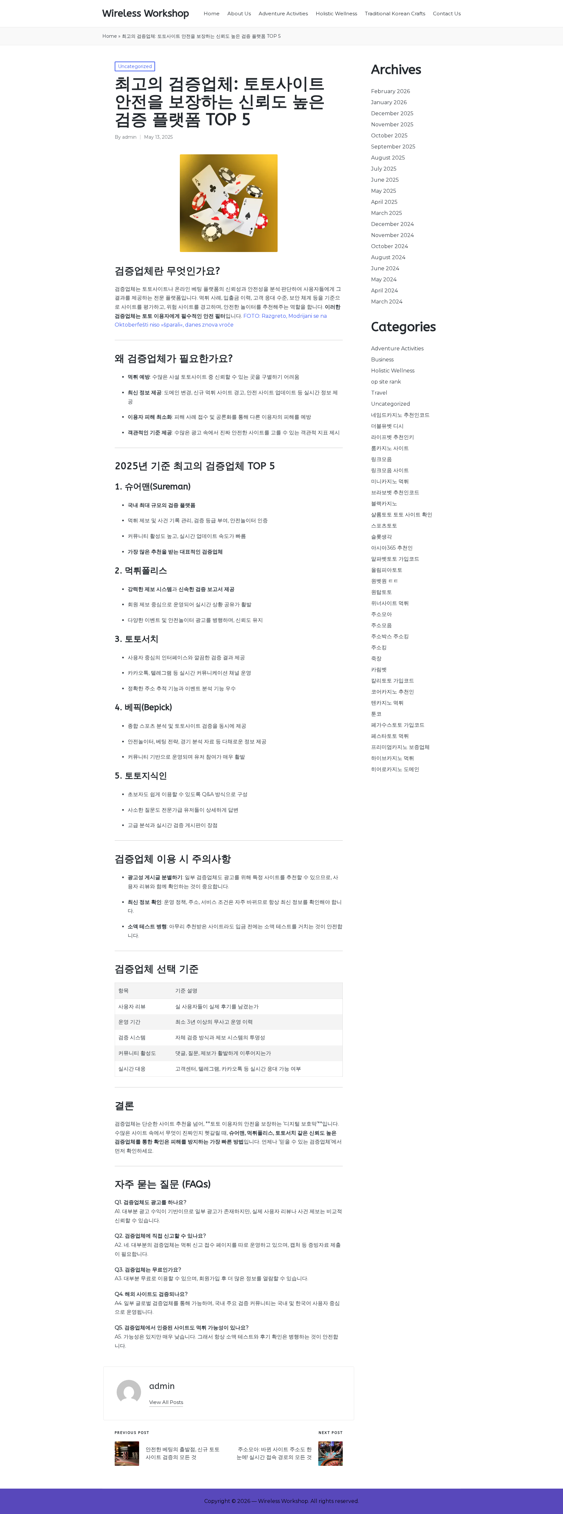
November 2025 (392, 124)
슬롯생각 (381, 537)
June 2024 (385, 268)
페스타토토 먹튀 (390, 736)
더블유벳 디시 (387, 426)
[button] (166, 1402)
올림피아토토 (386, 570)
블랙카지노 (384, 503)
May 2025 (383, 191)
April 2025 (384, 202)
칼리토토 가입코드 (392, 681)
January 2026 (389, 102)
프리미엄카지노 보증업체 (400, 747)
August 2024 (388, 257)
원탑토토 (381, 592)
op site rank (386, 382)
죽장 (376, 658)
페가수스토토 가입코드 (398, 725)
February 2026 (390, 91)
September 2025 (393, 147)
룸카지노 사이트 (390, 448)
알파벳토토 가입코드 (395, 559)
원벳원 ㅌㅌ (384, 581)
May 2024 (384, 279)
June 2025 (385, 180)
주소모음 (381, 625)
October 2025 (389, 136)
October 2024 (389, 246)
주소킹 (379, 647)
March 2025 (386, 213)
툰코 (376, 714)
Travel (379, 393)
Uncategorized (135, 66)
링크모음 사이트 (390, 470)
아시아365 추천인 (392, 548)
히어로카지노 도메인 (395, 769)
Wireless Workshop (145, 13)
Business (382, 360)
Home (109, 36)
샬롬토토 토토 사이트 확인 (401, 515)
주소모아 (381, 614)
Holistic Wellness (392, 371)
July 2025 (384, 169)
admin (162, 1386)
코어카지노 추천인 (392, 692)
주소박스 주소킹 (390, 636)
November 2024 (392, 235)
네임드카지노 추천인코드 (400, 415)
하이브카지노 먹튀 (392, 758)
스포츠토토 (384, 526)
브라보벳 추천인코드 (395, 492)
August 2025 (388, 158)
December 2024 (392, 224)
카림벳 (379, 669)
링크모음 (381, 459)
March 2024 (386, 302)
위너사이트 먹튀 (390, 603)
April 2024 (384, 290)
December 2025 (392, 113)
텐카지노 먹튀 (387, 703)
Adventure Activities (397, 348)
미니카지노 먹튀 (390, 481)
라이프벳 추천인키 (392, 437)
